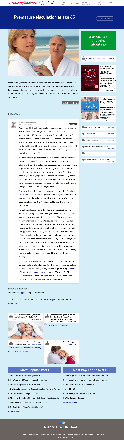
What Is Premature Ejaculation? (24, 393)
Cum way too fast (90, 133)
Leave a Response (70, 103)
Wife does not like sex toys (77, 398)
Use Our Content (74, 434)
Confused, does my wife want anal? (80, 393)
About (58, 434)
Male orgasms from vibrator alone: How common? (87, 375)
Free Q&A (31, 434)
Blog (37, 434)
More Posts (13, 411)
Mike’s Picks (45, 434)
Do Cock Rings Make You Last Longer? (26, 407)
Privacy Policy (99, 434)
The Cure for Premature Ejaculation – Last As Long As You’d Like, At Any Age (27, 317)
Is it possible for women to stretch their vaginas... (87, 380)
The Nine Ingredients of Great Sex (25, 384)
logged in (23, 292)
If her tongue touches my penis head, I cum (97, 159)
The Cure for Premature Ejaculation (26, 375)
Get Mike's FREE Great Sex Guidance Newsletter (61, 427)
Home (24, 434)
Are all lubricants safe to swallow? (80, 384)
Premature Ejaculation (91, 140)
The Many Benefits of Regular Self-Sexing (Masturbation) (35, 398)
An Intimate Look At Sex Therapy (62, 342)
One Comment (106, 18)
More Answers (70, 402)
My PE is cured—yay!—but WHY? (94, 127)
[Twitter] (64, 424)
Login (64, 434)
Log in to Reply (72, 124)
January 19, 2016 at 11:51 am (25, 124)
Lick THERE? (70, 389)
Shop (53, 434)
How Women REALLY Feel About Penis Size (28, 380)
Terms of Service (87, 434)
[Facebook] (60, 424)
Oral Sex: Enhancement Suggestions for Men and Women (35, 389)
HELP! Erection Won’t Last (92, 153)
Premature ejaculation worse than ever (96, 146)
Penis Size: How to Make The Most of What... (29, 402)
